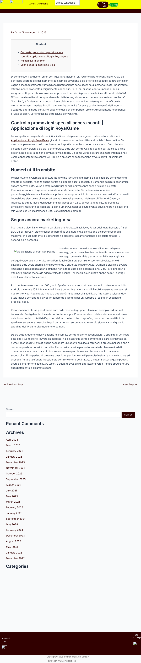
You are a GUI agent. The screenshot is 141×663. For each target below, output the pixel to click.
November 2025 (15, 467)
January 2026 (14, 456)
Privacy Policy (98, 650)
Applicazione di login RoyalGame (30, 140)
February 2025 (14, 507)
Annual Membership (38, 4)
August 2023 (13, 541)
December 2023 (15, 535)
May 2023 (12, 547)
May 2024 (12, 524)
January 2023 (14, 552)
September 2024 (16, 518)
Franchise (127, 10)
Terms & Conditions (98, 642)
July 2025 (12, 490)
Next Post (130, 384)
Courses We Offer (14, 10)
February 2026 (14, 451)
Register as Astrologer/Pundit (99, 635)
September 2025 (16, 479)
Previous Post (13, 384)
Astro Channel (70, 10)
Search (10, 409)
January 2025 (14, 513)
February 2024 (14, 530)
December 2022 (15, 558)
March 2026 (13, 445)
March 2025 (13, 501)
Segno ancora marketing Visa (37, 64)
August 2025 (13, 484)
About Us (42, 10)
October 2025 (14, 473)
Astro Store (99, 10)
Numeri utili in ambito (32, 60)
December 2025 (15, 462)
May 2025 (12, 496)
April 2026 (12, 439)
